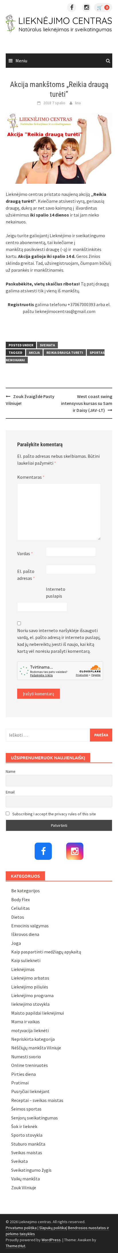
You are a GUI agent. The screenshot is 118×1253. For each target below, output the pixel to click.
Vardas (25, 553)
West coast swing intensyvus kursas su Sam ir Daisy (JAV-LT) (86, 403)
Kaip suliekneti (25, 960)
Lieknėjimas (23, 969)
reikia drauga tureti (64, 352)
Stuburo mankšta (28, 1144)
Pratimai (20, 1083)
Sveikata (47, 345)
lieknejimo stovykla (30, 1004)
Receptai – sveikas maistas (37, 1100)
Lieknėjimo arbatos (30, 978)
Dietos (17, 917)
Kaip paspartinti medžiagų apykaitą (46, 952)
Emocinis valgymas (30, 925)
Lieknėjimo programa (32, 995)
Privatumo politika (21, 1227)
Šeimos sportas (26, 1109)
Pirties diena (23, 1074)
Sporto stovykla (26, 1135)
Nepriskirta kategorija (33, 1039)
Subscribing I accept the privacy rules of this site (53, 813)
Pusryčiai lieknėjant (30, 1091)
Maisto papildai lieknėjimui (37, 1013)
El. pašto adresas (26, 574)
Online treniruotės (29, 1065)
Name (10, 771)
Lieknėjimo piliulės (29, 987)
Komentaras (31, 477)
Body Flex (20, 899)
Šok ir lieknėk (24, 1126)
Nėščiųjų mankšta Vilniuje (36, 1048)
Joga (16, 943)
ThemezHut (15, 1245)
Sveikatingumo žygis (31, 1170)
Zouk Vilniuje (23, 1187)
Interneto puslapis (55, 592)
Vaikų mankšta (25, 1178)
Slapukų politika (52, 1227)
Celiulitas (20, 908)
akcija (34, 352)
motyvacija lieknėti (30, 1030)
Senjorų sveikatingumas (34, 1118)
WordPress (51, 1239)
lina (78, 102)
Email (10, 792)
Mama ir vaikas (25, 1021)
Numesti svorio (26, 1056)
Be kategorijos (25, 890)
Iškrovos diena (25, 934)
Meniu (21, 60)
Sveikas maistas (26, 1152)
